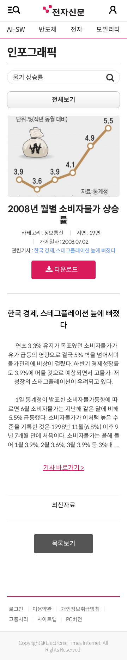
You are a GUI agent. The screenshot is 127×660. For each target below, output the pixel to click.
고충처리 (18, 619)
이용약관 (42, 609)
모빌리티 (108, 29)
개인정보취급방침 (80, 609)
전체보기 (63, 100)
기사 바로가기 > (63, 468)
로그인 (16, 609)
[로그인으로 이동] (113, 10)
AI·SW (16, 29)
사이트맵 (47, 619)
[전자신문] (63, 10)
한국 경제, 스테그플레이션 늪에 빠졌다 (74, 250)
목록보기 (63, 544)
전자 (76, 29)
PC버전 (74, 619)
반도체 (47, 29)
